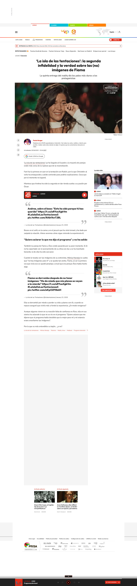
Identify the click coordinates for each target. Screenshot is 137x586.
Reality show (61, 330)
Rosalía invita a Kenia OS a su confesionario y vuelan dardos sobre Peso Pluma (108, 204)
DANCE (72, 25)
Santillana (65, 543)
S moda (80, 548)
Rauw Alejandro (71, 51)
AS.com (88, 543)
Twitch (75, 518)
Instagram (57, 518)
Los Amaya (111, 51)
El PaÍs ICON (72, 548)
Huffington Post (49, 546)
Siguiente (79, 582)
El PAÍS (47, 543)
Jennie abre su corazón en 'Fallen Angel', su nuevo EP (107, 194)
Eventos (48, 40)
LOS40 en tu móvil (91, 539)
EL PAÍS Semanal (86, 546)
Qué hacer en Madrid (85, 51)
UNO (60, 546)
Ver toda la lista (107, 290)
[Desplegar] (68, 576)
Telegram (18, 154)
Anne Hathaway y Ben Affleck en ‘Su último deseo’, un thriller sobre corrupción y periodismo (67, 506)
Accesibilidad (40, 539)
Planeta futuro (93, 546)
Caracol (101, 543)
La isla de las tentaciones (34, 163)
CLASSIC (54, 25)
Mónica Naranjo (73, 258)
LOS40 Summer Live (70, 40)
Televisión (24, 55)
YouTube (64, 518)
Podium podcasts (64, 548)
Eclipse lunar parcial (99, 51)
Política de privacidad (51, 539)
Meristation (97, 548)
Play (68, 582)
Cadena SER (83, 543)
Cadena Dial (79, 546)
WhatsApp (18, 150)
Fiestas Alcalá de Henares (38, 51)
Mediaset (69, 330)
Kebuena (100, 546)
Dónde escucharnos (103, 539)
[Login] (119, 32)
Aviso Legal (32, 539)
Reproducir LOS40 (84, 195)
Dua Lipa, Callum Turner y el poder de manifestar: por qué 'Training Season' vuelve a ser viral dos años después (106, 214)
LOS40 (34, 25)
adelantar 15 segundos (74, 582)
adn (95, 543)
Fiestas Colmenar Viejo (56, 51)
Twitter (18, 145)
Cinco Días (72, 546)
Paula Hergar (37, 140)
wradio (65, 546)
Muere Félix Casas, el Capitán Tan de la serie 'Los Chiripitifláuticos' (44, 506)
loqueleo (88, 548)
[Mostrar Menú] (17, 32)
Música (27, 40)
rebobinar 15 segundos (62, 582)
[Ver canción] (99, 260)
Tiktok (61, 518)
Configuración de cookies (77, 539)
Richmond (46, 548)
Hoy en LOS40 (58, 40)
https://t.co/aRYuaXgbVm (52, 211)
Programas (39, 40)
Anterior (58, 582)
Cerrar (120, 46)
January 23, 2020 (62, 225)
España (112, 32)
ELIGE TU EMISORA (112, 582)
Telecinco (53, 330)
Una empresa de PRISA (30, 545)
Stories (79, 518)
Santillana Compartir (74, 543)
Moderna (55, 548)
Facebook (18, 140)
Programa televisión (79, 330)
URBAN (91, 25)
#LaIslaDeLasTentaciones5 (43, 214)
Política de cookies (64, 539)
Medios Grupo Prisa (30, 549)
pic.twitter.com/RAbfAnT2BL (44, 217)
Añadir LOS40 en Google (36, 156)
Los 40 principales (56, 543)
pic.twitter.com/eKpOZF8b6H (44, 289)
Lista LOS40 (18, 40)
